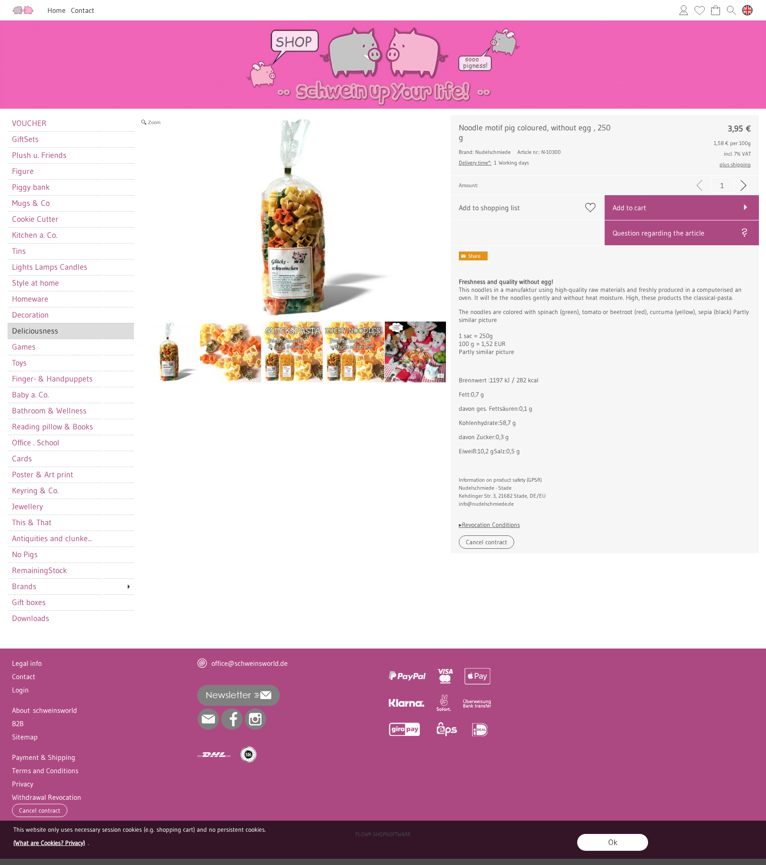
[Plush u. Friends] (71, 155)
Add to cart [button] (629, 207)
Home (56, 10)
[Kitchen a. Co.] (71, 235)
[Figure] (71, 171)
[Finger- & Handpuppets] (71, 379)
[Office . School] (71, 443)
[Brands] (71, 586)
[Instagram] (255, 719)
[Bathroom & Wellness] (71, 411)
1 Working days (494, 162)
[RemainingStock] (71, 570)
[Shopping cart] (715, 10)
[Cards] (71, 459)
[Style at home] (71, 283)
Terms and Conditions (45, 770)
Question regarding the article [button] (658, 232)
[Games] (71, 347)
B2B (17, 723)
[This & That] (71, 523)
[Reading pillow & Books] (71, 427)
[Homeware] (71, 299)
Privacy (22, 783)
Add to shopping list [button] (489, 207)
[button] (731, 10)
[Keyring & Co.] (71, 491)
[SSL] (248, 754)
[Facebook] (232, 719)
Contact (82, 10)
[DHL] (214, 754)
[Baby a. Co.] (71, 395)
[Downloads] (71, 618)
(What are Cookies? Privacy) (49, 843)
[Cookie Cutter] (71, 219)
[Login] (683, 10)
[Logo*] (23, 9)
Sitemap (25, 736)
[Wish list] (699, 10)
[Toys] (71, 363)
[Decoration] (71, 315)
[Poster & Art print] (71, 475)
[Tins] (71, 251)
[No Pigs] (71, 554)
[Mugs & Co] (71, 203)
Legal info (27, 663)
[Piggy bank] (71, 187)
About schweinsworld (44, 710)
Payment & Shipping (43, 757)
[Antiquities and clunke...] (71, 539)
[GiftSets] (71, 139)
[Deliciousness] (71, 331)
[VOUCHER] (71, 123)
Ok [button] (612, 842)
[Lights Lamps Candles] (71, 267)
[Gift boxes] (71, 602)
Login (20, 689)
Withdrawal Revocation (46, 797)
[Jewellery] (71, 507)
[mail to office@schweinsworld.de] (208, 719)
